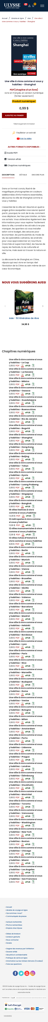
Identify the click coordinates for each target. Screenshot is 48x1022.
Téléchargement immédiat (24, 124)
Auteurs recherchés (14, 922)
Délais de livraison (13, 934)
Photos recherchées (14, 925)
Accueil (4, 18)
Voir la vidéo (26, 138)
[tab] (24, 351)
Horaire (9, 943)
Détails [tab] (23, 174)
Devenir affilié (11, 952)
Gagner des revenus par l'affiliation (20, 949)
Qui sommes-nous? (14, 913)
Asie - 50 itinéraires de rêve (24, 318)
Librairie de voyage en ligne (17, 910)
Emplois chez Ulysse (14, 928)
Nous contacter (12, 940)
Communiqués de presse (16, 916)
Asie (29, 18)
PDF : (18, 365)
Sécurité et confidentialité (16, 955)
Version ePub (14, 159)
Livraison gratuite (13, 937)
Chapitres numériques (18, 165)
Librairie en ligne (17, 18)
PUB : (28, 365)
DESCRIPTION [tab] (8, 174)
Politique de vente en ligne (16, 958)
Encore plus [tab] (38, 174)
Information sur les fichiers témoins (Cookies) (24, 961)
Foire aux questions (14, 964)
